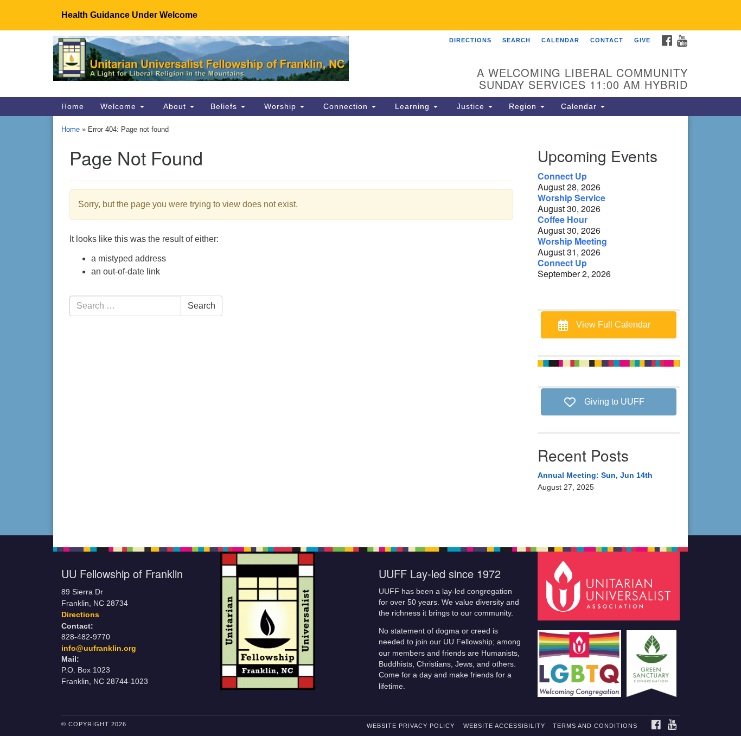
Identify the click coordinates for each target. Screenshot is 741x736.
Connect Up (562, 176)
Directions (470, 40)
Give (642, 40)
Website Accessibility (504, 725)
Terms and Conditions (595, 725)
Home (72, 106)
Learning (412, 106)
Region (524, 106)
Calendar (560, 40)
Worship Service (571, 198)
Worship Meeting (572, 241)
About (175, 106)
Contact (606, 40)
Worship (280, 106)
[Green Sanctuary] (653, 658)
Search (516, 40)
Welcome (119, 106)
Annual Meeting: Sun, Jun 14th (595, 475)
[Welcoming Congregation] (581, 658)
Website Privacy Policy (411, 725)
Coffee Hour (562, 219)
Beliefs (225, 106)
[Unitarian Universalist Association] (610, 585)
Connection (345, 106)
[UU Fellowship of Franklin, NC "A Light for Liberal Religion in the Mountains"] (238, 60)
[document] (370, 325)
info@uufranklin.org (98, 648)
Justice (470, 106)
